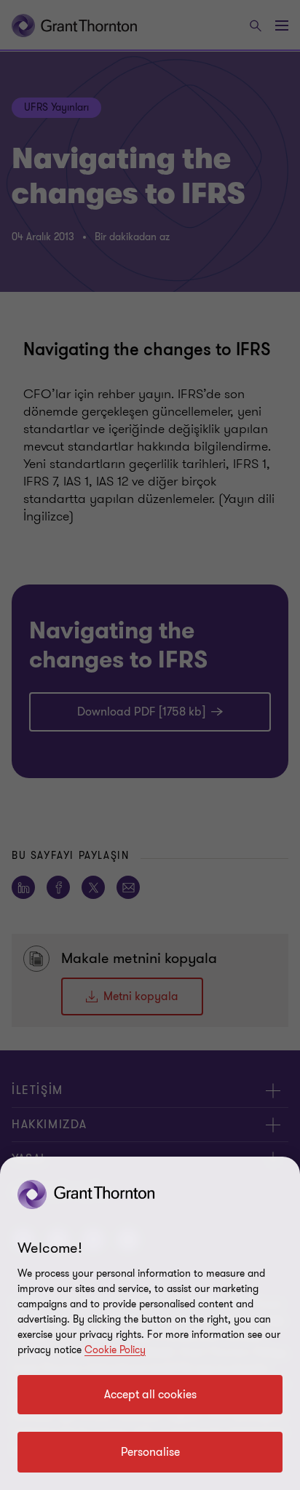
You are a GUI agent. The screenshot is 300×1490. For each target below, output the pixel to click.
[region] (150, 1323)
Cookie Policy (115, 1350)
